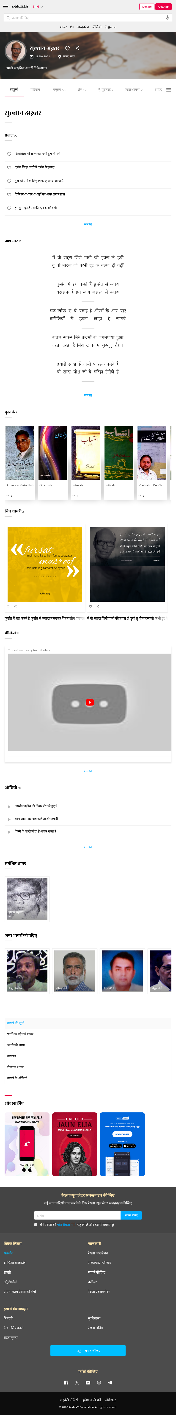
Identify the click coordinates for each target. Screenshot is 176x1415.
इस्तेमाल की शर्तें (91, 1400)
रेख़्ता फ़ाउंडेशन (98, 1253)
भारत (72, 56)
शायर (63, 27)
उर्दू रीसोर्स (10, 1282)
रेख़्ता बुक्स (11, 1337)
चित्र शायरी (134, 90)
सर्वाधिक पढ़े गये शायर (20, 1034)
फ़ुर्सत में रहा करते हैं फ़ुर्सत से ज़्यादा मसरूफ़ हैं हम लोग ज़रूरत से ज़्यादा (51, 618)
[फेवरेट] (67, 48)
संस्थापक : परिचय (99, 1263)
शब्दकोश (83, 27)
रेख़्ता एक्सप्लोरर (99, 1291)
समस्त (88, 225)
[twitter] (77, 1382)
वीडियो (97, 27)
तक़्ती (7, 1272)
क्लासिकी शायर (16, 1045)
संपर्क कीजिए (96, 1272)
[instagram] (99, 1382)
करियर (92, 1282)
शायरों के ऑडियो (17, 1078)
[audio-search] (167, 18)
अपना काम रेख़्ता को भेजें (20, 1291)
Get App (163, 6)
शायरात (11, 1056)
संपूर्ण (14, 90)
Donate (146, 6)
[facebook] (66, 1382)
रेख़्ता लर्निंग (95, 1328)
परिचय (35, 90)
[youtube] (88, 1382)
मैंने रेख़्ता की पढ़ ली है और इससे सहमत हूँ (77, 1224)
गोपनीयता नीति (67, 1224)
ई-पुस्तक (105, 90)
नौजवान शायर (15, 1067)
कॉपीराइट (110, 1400)
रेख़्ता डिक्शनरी (14, 1328)
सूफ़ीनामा (94, 1318)
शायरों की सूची (15, 1023)
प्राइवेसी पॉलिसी (69, 1400)
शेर (81, 90)
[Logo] (20, 7)
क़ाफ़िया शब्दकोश (15, 1263)
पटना (66, 56)
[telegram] (110, 1382)
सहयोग (8, 1253)
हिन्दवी (8, 1318)
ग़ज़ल (59, 90)
